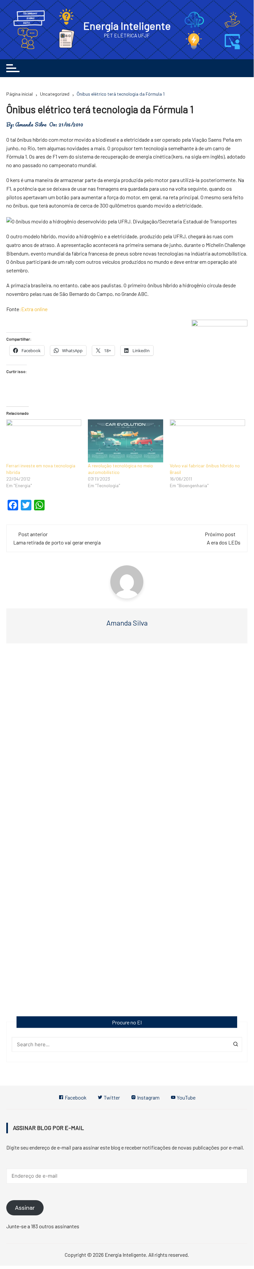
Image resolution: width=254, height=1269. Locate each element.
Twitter (111, 1097)
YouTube (186, 1097)
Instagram (148, 1097)
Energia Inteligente (127, 25)
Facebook (75, 1097)
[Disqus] (126, 748)
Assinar (25, 1208)
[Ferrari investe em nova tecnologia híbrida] (44, 440)
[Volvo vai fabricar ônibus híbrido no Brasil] (207, 440)
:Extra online (33, 309)
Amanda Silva (31, 124)
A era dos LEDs (223, 542)
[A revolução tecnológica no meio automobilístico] (125, 440)
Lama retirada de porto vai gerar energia (57, 542)
